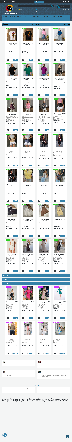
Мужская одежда (6, 16)
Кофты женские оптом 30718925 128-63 (12, 337)
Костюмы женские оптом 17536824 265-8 (28, 220)
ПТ (65, 9)
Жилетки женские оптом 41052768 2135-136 (28, 185)
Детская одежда (27, 16)
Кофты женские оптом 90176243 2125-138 (60, 149)
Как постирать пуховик (10, 361)
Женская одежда (13, 16)
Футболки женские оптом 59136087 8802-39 (59, 44)
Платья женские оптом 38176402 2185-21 (44, 302)
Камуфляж (60, 16)
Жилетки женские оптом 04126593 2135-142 (12, 114)
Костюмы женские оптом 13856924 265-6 (60, 220)
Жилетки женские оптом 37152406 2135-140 (44, 114)
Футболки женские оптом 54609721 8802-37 (12, 79)
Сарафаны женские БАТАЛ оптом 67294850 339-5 (59, 337)
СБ (67, 9)
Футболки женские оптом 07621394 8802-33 (44, 79)
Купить (15, 59)
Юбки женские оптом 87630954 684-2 (12, 302)
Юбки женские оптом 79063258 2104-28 (12, 149)
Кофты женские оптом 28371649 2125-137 (12, 185)
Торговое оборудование (7, 19)
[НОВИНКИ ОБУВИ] (69, 24)
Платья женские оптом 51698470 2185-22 (28, 302)
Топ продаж (6, 275)
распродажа (6, 283)
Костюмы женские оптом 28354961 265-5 (12, 255)
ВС (68, 9)
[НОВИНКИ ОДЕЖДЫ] (3, 24)
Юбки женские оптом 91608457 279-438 (28, 255)
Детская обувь (46, 16)
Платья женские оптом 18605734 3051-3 (28, 337)
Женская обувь (39, 16)
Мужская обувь (33, 16)
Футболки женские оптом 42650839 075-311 (28, 44)
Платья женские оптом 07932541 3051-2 (44, 337)
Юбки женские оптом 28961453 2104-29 (60, 114)
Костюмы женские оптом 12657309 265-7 (44, 220)
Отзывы (36, 385)
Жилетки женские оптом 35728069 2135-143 (59, 79)
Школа (51, 16)
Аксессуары (55, 16)
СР (61, 9)
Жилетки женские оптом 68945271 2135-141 (28, 114)
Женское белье (19, 16)
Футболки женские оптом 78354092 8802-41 (44, 44)
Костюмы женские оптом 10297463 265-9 (12, 220)
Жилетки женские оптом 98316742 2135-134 (59, 185)
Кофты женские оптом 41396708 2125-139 (44, 149)
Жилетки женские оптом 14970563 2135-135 (44, 185)
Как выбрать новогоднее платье (47, 361)
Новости (36, 358)
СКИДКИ (5, 279)
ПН (58, 9)
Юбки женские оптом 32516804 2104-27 (28, 149)
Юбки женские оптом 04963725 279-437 (44, 255)
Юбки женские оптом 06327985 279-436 (60, 255)
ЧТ (63, 9)
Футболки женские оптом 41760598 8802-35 (28, 79)
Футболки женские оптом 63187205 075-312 (12, 44)
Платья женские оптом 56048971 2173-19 (60, 302)
